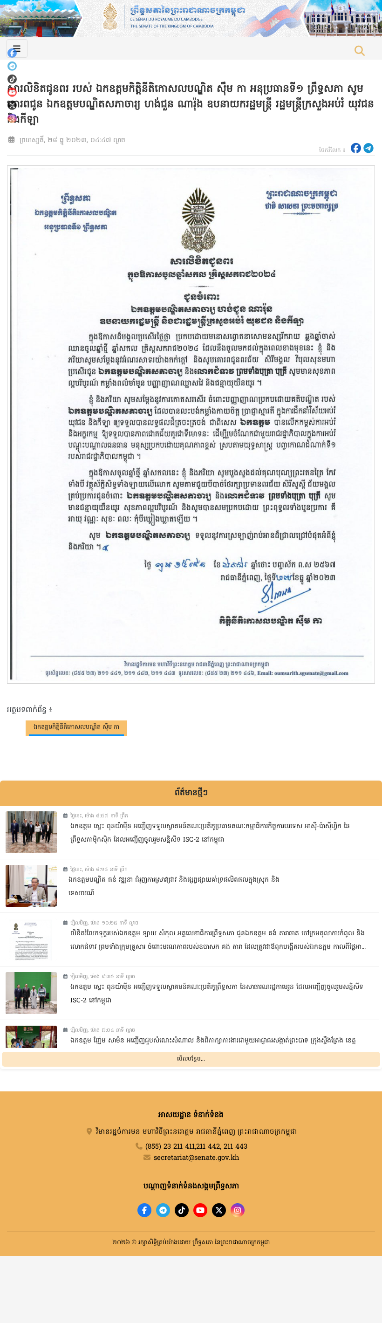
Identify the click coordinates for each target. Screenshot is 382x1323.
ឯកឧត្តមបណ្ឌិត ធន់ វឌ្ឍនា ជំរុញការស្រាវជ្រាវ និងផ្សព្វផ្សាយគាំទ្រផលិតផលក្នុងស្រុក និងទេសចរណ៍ (174, 886)
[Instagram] (12, 118)
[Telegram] (12, 66)
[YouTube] (12, 92)
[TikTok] (12, 79)
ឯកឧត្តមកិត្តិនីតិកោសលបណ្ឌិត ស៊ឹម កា (76, 727)
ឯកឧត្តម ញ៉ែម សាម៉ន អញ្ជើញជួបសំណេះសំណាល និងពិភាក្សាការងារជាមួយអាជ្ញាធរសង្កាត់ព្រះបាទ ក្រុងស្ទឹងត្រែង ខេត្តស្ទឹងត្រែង (213, 1047)
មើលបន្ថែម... (191, 1059)
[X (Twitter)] (12, 105)
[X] (219, 1210)
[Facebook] (12, 53)
